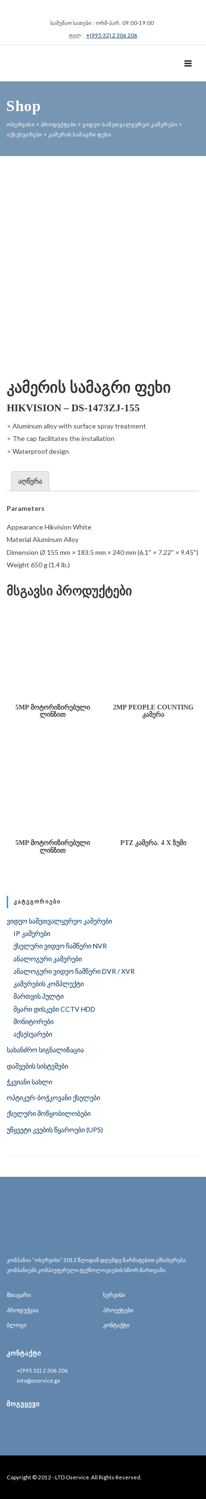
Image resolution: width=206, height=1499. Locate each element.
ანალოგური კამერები (47, 959)
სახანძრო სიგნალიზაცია (45, 1050)
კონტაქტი (116, 1325)
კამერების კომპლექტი (48, 984)
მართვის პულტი (38, 996)
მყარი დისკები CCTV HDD (54, 1009)
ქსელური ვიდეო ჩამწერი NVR (60, 946)
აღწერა (30, 481)
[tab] (30, 481)
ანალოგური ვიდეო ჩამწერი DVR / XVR (74, 971)
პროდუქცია (22, 1310)
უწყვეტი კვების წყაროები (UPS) (55, 1130)
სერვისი (114, 1294)
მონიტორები (33, 1021)
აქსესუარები (32, 1034)
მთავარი (19, 1294)
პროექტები (118, 1310)
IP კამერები (31, 933)
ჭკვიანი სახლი (29, 1082)
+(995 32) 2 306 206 (111, 35)
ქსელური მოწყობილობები (49, 1113)
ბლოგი (16, 1325)
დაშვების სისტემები (37, 1066)
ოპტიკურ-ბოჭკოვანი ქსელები (53, 1097)
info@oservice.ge (38, 1380)
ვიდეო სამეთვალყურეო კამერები (59, 921)
